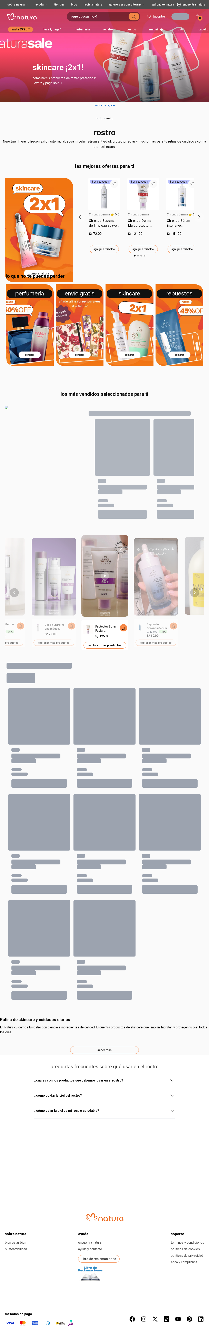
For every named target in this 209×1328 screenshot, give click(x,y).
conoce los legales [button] (104, 105)
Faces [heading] (162, 823)
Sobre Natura (16, 4)
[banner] (54, 592)
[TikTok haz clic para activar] (166, 1273)
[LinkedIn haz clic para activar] (201, 1273)
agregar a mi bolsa (104, 249)
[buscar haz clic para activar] (132, 16)
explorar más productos (54, 642)
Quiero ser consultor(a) (125, 4)
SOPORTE (177, 1188)
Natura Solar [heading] (15, 732)
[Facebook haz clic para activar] (132, 1273)
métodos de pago (18, 1268)
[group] (104, 215)
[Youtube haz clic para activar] (178, 1273)
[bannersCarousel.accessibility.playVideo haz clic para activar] (105, 576)
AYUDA (83, 1188)
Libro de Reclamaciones (99, 1213)
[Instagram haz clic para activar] (143, 1273)
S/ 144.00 (64, 842)
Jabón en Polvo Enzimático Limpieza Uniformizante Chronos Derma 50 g (55, 627)
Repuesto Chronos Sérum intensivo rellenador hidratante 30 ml (157, 626)
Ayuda (39, 4)
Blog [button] (74, 4)
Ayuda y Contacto (90, 1203)
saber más (104, 1004)
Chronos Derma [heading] (99, 214)
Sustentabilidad (16, 1203)
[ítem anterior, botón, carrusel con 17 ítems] (14, 592)
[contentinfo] (115, 214)
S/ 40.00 (113, 934)
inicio (99, 118)
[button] (104, 51)
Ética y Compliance (184, 1216)
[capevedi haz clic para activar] (122, 1305)
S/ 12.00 (163, 934)
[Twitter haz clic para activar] (155, 1273)
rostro (105, 132)
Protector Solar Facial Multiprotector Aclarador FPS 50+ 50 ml (105, 629)
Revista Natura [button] (93, 4)
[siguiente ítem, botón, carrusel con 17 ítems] (194, 592)
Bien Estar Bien (15, 1197)
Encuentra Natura (193, 4)
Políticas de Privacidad (187, 1210)
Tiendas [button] (59, 4)
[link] (104, 224)
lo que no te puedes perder (35, 276)
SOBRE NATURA (15, 1188)
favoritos (158, 16)
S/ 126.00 (13, 934)
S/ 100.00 (64, 934)
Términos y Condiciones (187, 1197)
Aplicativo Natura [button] (163, 4)
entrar (182, 17)
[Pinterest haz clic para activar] (189, 1273)
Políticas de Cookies (185, 1203)
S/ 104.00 (114, 751)
